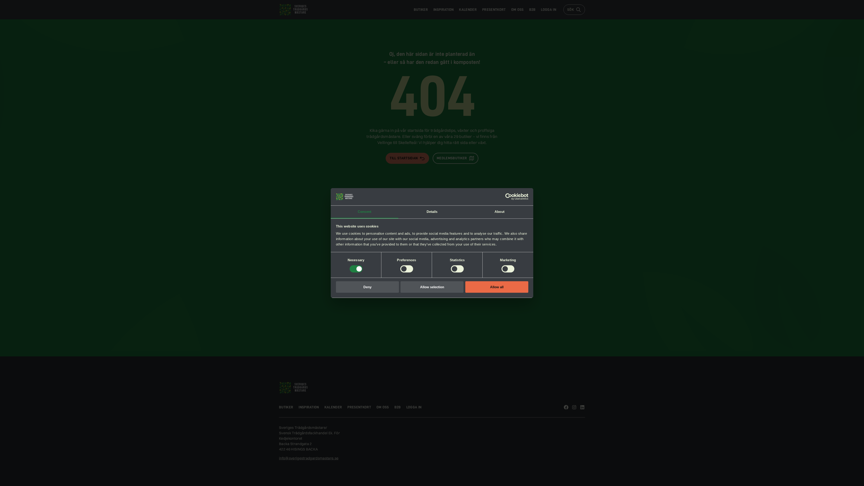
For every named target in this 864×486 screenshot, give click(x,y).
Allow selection (432, 287)
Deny (367, 287)
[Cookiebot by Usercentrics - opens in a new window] (508, 196)
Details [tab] (432, 212)
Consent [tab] (364, 212)
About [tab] (499, 212)
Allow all (497, 287)
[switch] (406, 268)
